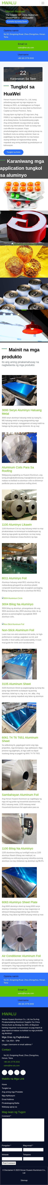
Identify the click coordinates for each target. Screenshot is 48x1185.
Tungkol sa (6, 1088)
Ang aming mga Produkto (12, 1092)
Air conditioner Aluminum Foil (21, 956)
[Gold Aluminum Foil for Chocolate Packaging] (24, 262)
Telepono (27, 1155)
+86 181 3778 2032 (26, 58)
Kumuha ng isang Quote (17, 21)
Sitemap (24, 1180)
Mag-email (28, 1146)
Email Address (8, 1099)
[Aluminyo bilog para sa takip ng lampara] (24, 326)
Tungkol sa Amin (13, 152)
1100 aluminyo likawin (17, 524)
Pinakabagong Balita (10, 1103)
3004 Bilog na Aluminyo (17, 604)
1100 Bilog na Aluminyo (17, 848)
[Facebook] (10, 1072)
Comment (6, 1116)
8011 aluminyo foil (14, 578)
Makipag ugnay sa (9, 1107)
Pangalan (6, 1146)
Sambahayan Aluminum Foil (20, 794)
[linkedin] (16, 1072)
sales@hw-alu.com (26, 48)
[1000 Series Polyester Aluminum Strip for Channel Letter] (24, 227)
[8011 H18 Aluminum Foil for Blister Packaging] (24, 195)
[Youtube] (23, 1072)
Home (4, 1084)
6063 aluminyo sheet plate (19, 902)
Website (5, 1155)
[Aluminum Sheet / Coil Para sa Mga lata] (24, 294)
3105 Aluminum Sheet (16, 684)
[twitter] (4, 1072)
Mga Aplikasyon (8, 1096)
